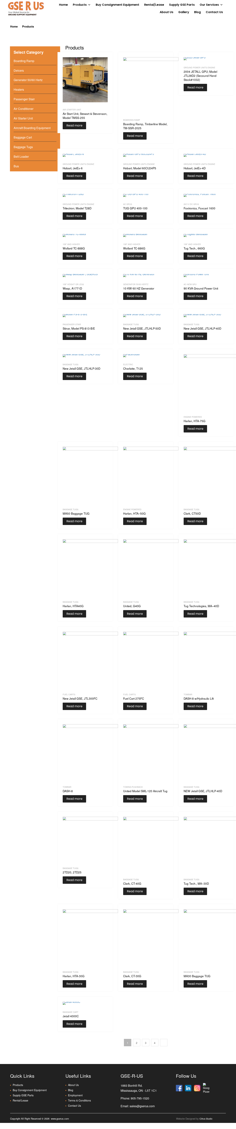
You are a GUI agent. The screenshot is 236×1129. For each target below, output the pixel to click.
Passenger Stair (72, 324)
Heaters (19, 89)
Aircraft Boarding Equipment (32, 128)
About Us (166, 12)
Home (63, 5)
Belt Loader (21, 156)
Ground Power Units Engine (199, 67)
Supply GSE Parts (182, 5)
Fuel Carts (69, 694)
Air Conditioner (23, 109)
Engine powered (193, 416)
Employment (75, 1095)
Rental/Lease (154, 5)
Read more (74, 125)
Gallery (183, 12)
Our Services (209, 5)
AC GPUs (127, 204)
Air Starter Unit (72, 109)
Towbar (188, 694)
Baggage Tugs (131, 324)
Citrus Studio (205, 1118)
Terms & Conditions (79, 1100)
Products (80, 5)
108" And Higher (71, 244)
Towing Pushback (133, 787)
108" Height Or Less (73, 284)
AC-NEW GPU (190, 284)
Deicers (19, 70)
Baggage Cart (70, 1012)
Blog (197, 12)
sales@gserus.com (142, 1106)
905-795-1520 (140, 1098)
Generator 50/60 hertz (135, 284)
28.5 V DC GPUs (191, 204)
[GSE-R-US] (25, 8)
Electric (128, 364)
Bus (16, 166)
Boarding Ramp (131, 120)
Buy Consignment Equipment (117, 5)
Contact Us (214, 12)
